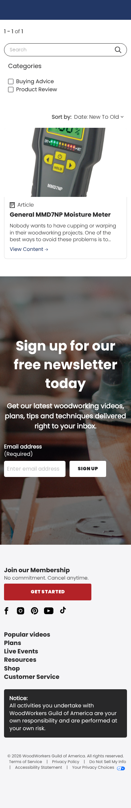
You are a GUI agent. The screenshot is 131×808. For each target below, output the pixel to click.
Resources (20, 660)
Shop (12, 668)
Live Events (21, 651)
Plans (12, 643)
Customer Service (31, 677)
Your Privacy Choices (93, 767)
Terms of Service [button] (25, 762)
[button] (118, 50)
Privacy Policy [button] (65, 762)
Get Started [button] (48, 591)
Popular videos (27, 635)
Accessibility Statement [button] (38, 767)
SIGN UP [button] (88, 468)
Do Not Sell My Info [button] (107, 762)
